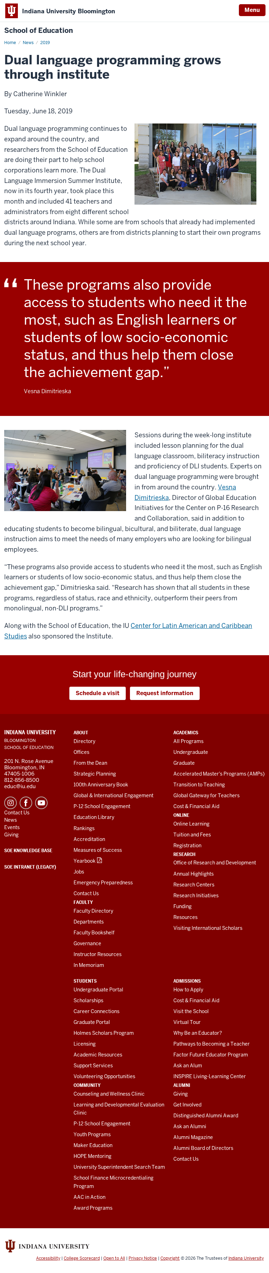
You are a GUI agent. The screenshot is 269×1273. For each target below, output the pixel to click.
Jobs (79, 872)
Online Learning (191, 824)
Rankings (84, 828)
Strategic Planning (95, 774)
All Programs (188, 741)
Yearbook (85, 861)
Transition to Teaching (199, 785)
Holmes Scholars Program (104, 1033)
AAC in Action (89, 1197)
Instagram (10, 803)
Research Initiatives (196, 895)
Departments (89, 922)
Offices (81, 752)
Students (85, 981)
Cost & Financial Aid (196, 806)
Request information (164, 693)
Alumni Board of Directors (203, 1148)
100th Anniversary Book (101, 785)
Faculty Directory (93, 911)
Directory (84, 741)
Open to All (114, 1258)
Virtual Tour (187, 1022)
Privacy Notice (143, 1258)
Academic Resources (98, 1055)
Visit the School (191, 1011)
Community (87, 1085)
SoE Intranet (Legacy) (30, 867)
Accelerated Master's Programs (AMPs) (219, 774)
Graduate (184, 763)
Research (184, 854)
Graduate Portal (92, 1022)
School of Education (38, 31)
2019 (45, 42)
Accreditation (89, 839)
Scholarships (88, 1000)
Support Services (93, 1065)
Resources (185, 917)
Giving (180, 1094)
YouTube (41, 803)
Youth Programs (92, 1134)
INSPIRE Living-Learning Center (209, 1076)
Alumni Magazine (193, 1137)
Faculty (83, 902)
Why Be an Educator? (197, 1033)
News (28, 42)
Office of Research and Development (214, 863)
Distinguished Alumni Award (205, 1115)
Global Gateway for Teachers (206, 795)
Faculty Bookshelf (94, 932)
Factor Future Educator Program (210, 1055)
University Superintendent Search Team (119, 1167)
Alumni (181, 1085)
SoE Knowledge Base (28, 850)
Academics (185, 732)
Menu (252, 10)
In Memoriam (89, 965)
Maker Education (93, 1145)
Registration (187, 845)
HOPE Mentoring (92, 1156)
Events (12, 827)
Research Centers (193, 885)
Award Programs (93, 1208)
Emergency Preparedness (103, 882)
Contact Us (86, 893)
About (81, 732)
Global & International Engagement (113, 795)
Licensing (85, 1044)
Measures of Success (98, 850)
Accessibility (48, 1258)
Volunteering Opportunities (104, 1076)
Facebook (26, 803)
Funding (182, 906)
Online (181, 815)
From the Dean (90, 763)
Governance (87, 943)
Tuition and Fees (192, 835)
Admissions (187, 981)
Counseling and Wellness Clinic (109, 1094)
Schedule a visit (97, 693)
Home (10, 42)
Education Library (94, 817)
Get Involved (187, 1105)
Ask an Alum (187, 1065)
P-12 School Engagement (102, 806)
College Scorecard (82, 1258)
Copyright (170, 1258)
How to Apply (188, 989)
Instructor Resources (98, 954)
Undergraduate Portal (98, 989)
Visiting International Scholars (207, 928)
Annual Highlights (193, 874)
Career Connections (96, 1011)
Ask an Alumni (189, 1126)
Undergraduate (190, 752)
